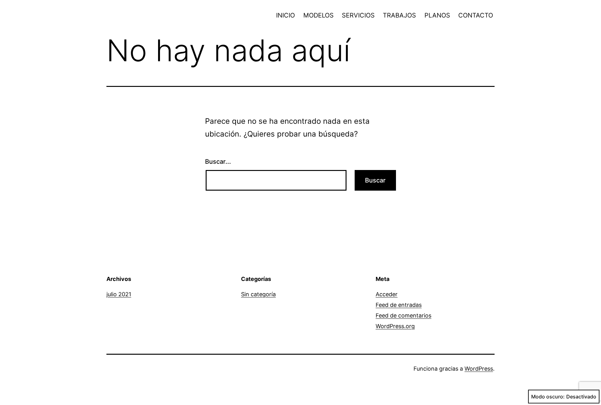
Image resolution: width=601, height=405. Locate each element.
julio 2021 (118, 294)
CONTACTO (475, 15)
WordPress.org (395, 326)
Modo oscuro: (548, 396)
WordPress (479, 368)
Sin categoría (258, 294)
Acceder (387, 294)
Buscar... (218, 161)
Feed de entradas (399, 305)
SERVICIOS (358, 15)
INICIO (285, 15)
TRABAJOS (399, 15)
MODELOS (318, 15)
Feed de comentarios (403, 315)
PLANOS (437, 15)
